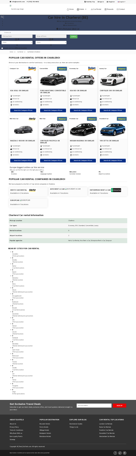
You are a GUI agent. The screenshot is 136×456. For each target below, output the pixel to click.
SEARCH (73, 36)
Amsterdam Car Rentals (107, 436)
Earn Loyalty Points (16, 436)
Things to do (73, 427)
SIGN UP (119, 405)
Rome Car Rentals (105, 427)
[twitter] (120, 453)
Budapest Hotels (45, 433)
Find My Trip (90, 2)
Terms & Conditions (16, 430)
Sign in (101, 2)
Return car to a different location (15, 48)
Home (71, 9)
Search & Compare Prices (23, 110)
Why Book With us (16, 433)
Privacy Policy (14, 427)
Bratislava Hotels (45, 436)
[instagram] (124, 453)
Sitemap (12, 439)
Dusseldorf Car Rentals (107, 433)
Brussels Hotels (45, 424)
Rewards (110, 9)
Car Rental (97, 9)
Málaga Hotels (44, 430)
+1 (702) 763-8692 (33, 2)
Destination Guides (75, 424)
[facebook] (115, 453)
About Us (13, 424)
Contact (122, 9)
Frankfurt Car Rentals (106, 430)
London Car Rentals (105, 424)
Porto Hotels (44, 427)
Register (111, 2)
